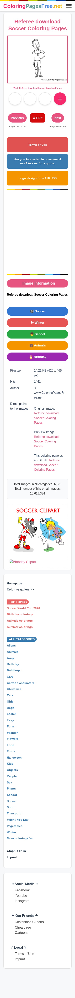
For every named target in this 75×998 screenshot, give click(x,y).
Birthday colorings (20, 614)
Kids (10, 763)
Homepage (14, 583)
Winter (11, 832)
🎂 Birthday (37, 357)
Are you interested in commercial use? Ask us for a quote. (37, 161)
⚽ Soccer (37, 311)
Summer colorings (20, 627)
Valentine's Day (18, 819)
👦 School (37, 334)
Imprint (12, 857)
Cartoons (21, 932)
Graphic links (16, 850)
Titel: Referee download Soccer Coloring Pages (38, 88)
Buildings (14, 670)
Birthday (13, 664)
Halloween (14, 757)
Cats (10, 695)
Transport (14, 813)
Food (10, 745)
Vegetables (14, 826)
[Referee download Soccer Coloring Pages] (37, 80)
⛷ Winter (37, 322)
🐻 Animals (37, 345)
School (12, 794)
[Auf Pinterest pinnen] (30, 98)
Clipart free (23, 927)
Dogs (10, 707)
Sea (9, 782)
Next (57, 118)
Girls (10, 701)
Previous (17, 118)
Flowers (12, 738)
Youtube (21, 895)
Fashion (13, 732)
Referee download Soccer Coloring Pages (46, 417)
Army (10, 658)
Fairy (10, 720)
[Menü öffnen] (69, 6)
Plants (11, 788)
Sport (11, 807)
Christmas (14, 689)
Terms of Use (37, 144)
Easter (11, 714)
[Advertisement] (37, 232)
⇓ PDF (37, 118)
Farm (10, 726)
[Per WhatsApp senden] (45, 98)
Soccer (12, 801)
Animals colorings (20, 620)
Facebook (22, 890)
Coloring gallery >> (20, 589)
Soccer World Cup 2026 (23, 608)
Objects (12, 770)
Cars (10, 676)
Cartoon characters (20, 683)
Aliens (11, 645)
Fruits (11, 751)
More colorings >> (19, 838)
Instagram (22, 901)
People (12, 776)
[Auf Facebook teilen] (15, 98)
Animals (12, 651)
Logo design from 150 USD (38, 178)
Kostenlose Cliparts (29, 922)
